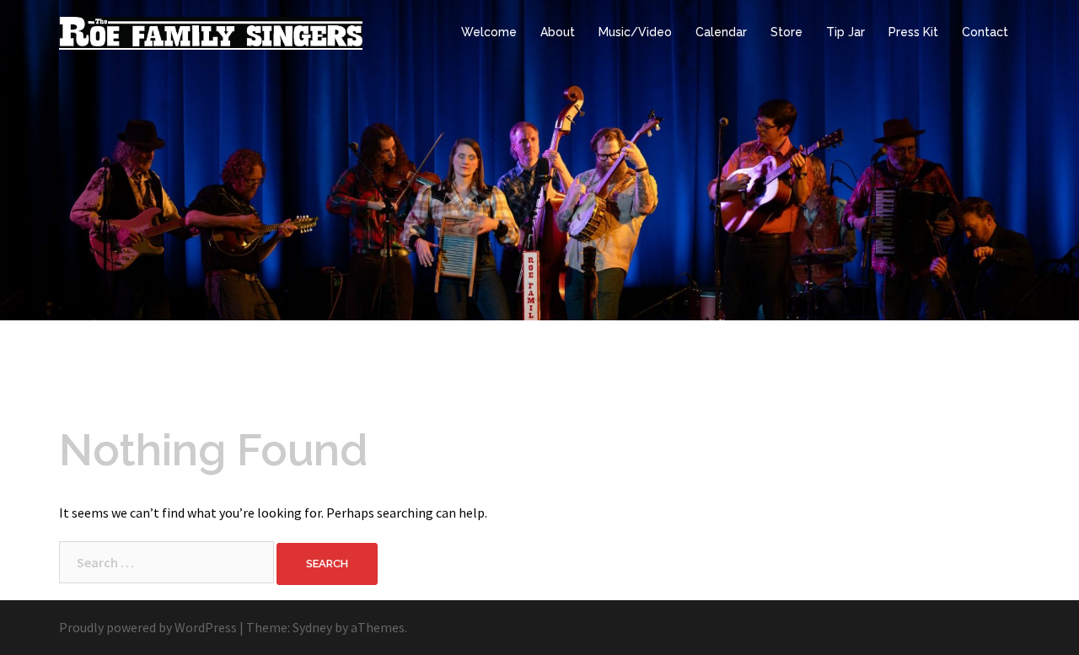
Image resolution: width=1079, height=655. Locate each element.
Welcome (489, 32)
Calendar (721, 32)
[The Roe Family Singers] (210, 31)
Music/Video (635, 32)
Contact (985, 32)
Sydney (312, 627)
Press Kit (913, 32)
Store (786, 32)
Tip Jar (845, 32)
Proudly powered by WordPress (148, 627)
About (557, 32)
